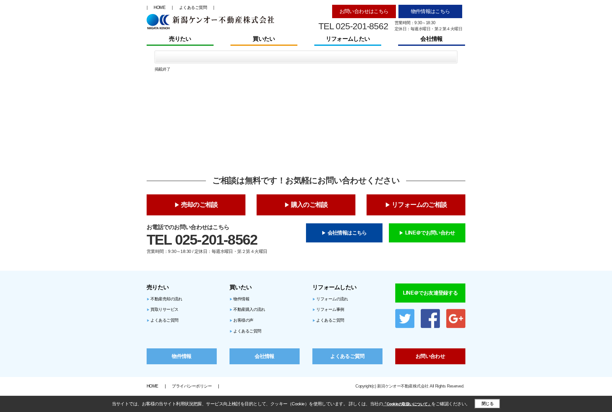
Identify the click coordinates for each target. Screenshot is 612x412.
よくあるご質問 (193, 7)
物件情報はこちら (430, 11)
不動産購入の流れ (247, 309)
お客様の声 (241, 320)
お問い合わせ (430, 356)
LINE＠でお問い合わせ (430, 232)
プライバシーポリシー (192, 386)
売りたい (180, 39)
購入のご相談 (309, 204)
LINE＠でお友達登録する (430, 293)
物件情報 (239, 299)
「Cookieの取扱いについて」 (407, 404)
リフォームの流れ (330, 299)
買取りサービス (162, 309)
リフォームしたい (348, 39)
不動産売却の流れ (164, 299)
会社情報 (431, 39)
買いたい (264, 39)
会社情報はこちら (347, 232)
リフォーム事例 (328, 309)
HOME (159, 7)
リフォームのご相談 (419, 204)
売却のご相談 (199, 204)
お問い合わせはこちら (364, 11)
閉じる (487, 403)
